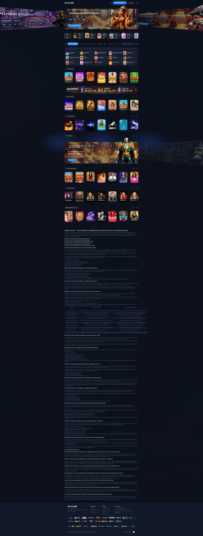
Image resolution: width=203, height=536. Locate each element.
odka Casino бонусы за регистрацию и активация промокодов (77, 244)
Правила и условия (105, 507)
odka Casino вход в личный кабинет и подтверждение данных (77, 240)
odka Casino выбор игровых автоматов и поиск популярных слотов (78, 242)
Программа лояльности (94, 509)
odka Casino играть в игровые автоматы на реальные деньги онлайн (78, 241)
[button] (65, 44)
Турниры (91, 510)
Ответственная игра (105, 509)
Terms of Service (117, 512)
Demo (69, 83)
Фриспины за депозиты (94, 512)
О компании (92, 507)
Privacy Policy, (131, 510)
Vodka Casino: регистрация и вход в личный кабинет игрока (76, 238)
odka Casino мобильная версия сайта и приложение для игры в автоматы (79, 245)
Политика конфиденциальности (106, 511)
